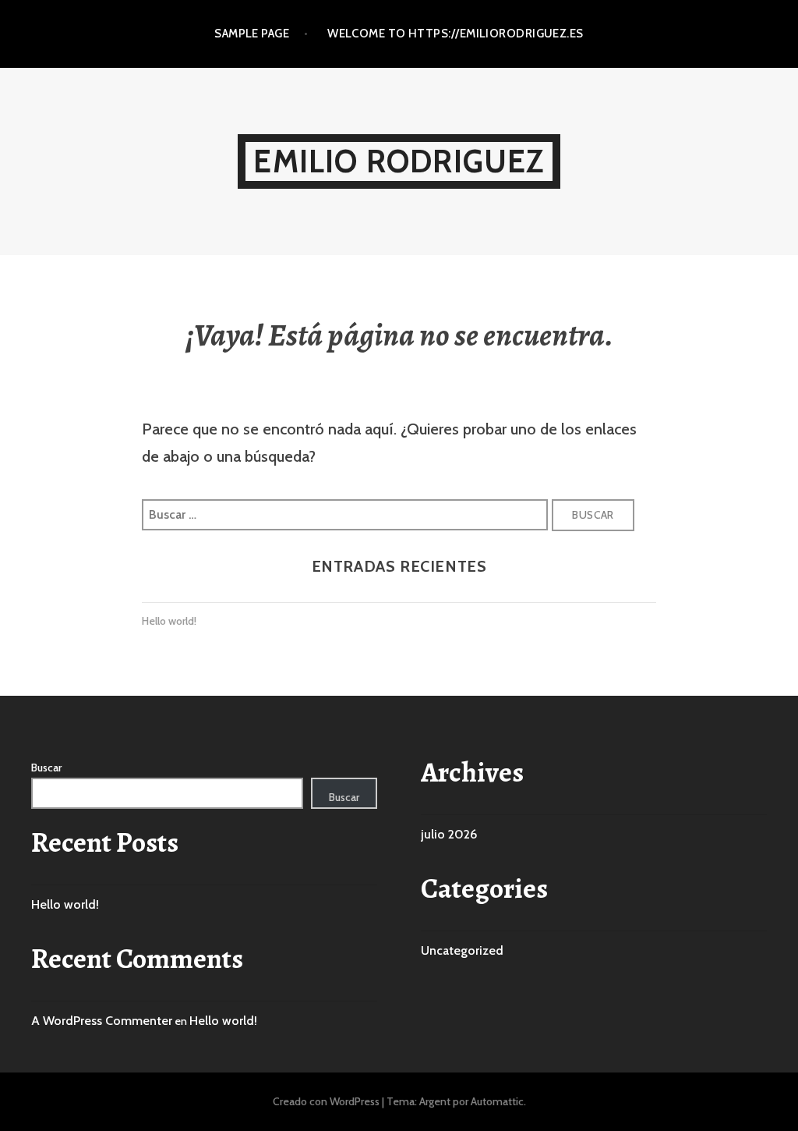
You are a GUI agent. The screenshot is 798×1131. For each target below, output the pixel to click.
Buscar (46, 767)
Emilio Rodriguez (398, 161)
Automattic (497, 1101)
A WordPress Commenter (101, 1020)
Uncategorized (462, 950)
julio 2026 (449, 834)
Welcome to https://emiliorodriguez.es (455, 34)
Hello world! (169, 621)
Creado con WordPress (326, 1101)
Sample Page (251, 34)
